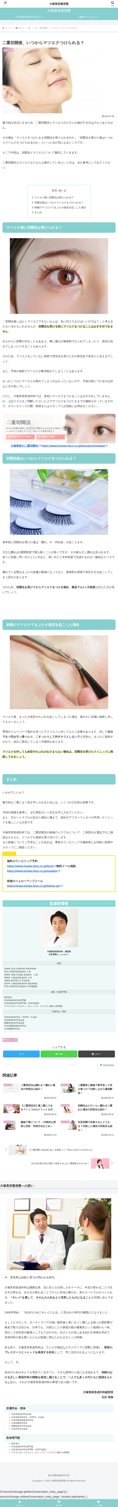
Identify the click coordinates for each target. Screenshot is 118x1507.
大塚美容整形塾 (59, 3)
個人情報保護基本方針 (59, 1475)
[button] (96, 1054)
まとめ (38, 212)
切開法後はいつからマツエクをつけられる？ (59, 202)
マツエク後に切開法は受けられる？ (54, 197)
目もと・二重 (11, 1040)
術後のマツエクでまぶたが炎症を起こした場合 (60, 207)
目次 (54, 190)
